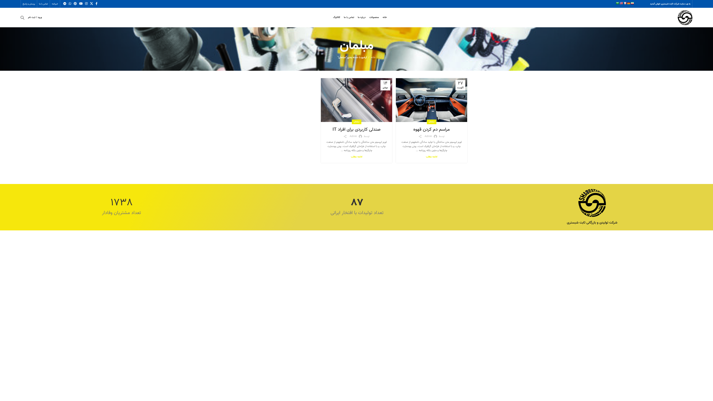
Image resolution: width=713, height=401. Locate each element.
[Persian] (632, 3)
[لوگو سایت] (685, 18)
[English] (621, 3)
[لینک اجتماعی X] (91, 4)
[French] (624, 3)
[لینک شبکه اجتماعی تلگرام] (64, 4)
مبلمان (431, 121)
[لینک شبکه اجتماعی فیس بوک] (96, 4)
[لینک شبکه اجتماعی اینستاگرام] (86, 4)
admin (428, 136)
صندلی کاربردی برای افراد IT (356, 129)
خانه (373, 58)
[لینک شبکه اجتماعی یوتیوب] (81, 4)
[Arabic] (617, 3)
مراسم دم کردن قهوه (431, 129)
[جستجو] (22, 17)
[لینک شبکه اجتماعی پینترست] (75, 4)
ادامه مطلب (431, 157)
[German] (628, 3)
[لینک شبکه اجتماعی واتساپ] (69, 4)
